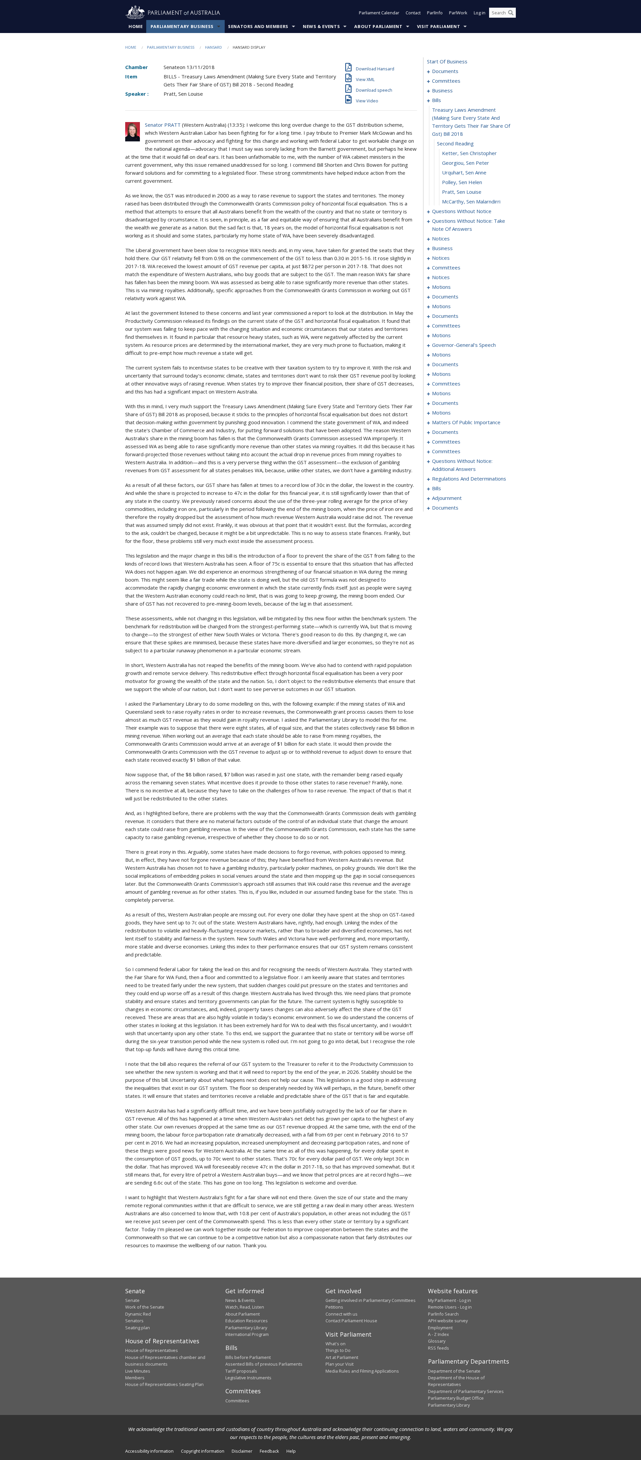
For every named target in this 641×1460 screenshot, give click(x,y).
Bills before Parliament (248, 1357)
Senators (134, 1321)
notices (441, 238)
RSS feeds (438, 1348)
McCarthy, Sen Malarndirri (471, 201)
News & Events (321, 26)
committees (446, 80)
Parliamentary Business (182, 26)
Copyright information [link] (202, 1451)
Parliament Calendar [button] (379, 13)
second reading (455, 143)
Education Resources (246, 1321)
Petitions (334, 1307)
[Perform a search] (511, 13)
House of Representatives (151, 1350)
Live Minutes (137, 1371)
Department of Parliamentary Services (466, 1391)
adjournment (447, 498)
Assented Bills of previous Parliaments (263, 1364)
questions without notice (461, 211)
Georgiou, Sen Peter (465, 162)
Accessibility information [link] (149, 1451)
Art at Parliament (342, 1357)
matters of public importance (466, 422)
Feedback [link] (269, 1451)
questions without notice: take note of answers (468, 224)
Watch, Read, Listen (244, 1307)
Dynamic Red (138, 1314)
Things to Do (338, 1350)
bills (436, 100)
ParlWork (458, 13)
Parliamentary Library (246, 1328)
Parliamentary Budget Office (456, 1398)
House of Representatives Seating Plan (164, 1384)
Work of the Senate (144, 1307)
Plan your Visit (340, 1364)
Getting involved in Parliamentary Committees (371, 1300)
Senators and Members (258, 26)
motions (441, 286)
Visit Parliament (438, 26)
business (442, 90)
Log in (479, 13)
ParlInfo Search (443, 1314)
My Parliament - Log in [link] (449, 1300)
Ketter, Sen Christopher (469, 153)
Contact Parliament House (351, 1321)
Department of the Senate (454, 1371)
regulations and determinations (469, 478)
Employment (440, 1328)
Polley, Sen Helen (462, 182)
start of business (447, 61)
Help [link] (291, 1451)
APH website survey (448, 1321)
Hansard (213, 47)
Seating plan (137, 1328)
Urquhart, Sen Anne (464, 172)
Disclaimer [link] (242, 1451)
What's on (336, 1344)
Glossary (436, 1341)
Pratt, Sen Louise (461, 191)
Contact (413, 13)
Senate (132, 1300)
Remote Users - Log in (450, 1307)
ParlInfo (435, 13)
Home (136, 26)
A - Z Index (438, 1334)
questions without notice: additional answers (462, 465)
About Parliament (378, 26)
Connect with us (342, 1314)
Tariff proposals (241, 1371)
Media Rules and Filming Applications (362, 1371)
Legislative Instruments (248, 1378)
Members (135, 1378)
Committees (237, 1401)
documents (445, 71)
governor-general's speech (464, 344)
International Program (247, 1334)
